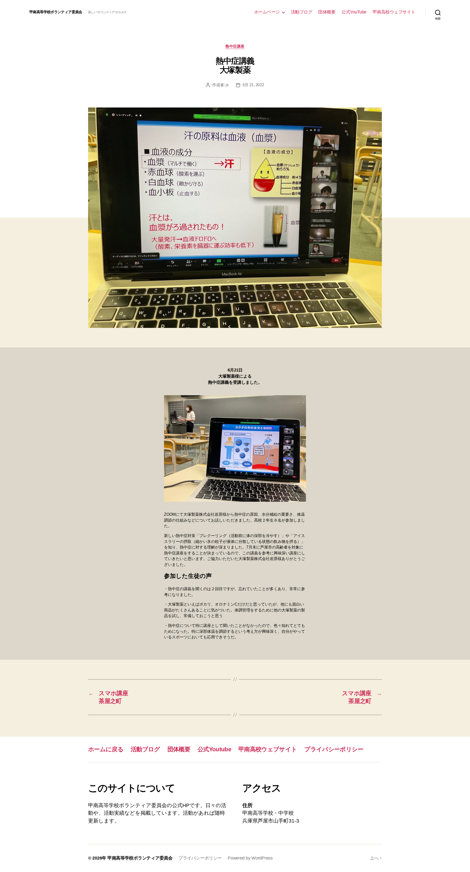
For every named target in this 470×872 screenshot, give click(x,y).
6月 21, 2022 (253, 85)
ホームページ (267, 12)
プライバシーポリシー (333, 749)
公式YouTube (353, 12)
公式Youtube (214, 749)
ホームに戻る (105, 749)
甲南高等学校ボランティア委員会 (55, 12)
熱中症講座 (235, 46)
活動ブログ (301, 12)
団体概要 (326, 12)
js (227, 85)
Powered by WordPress (250, 858)
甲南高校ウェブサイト (394, 12)
